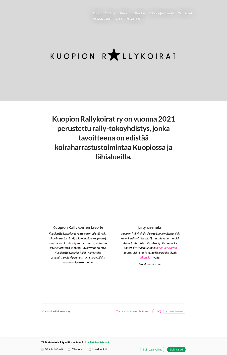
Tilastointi (77, 349)
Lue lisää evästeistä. (97, 342)
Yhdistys (72, 243)
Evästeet (144, 311)
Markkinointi (99, 349)
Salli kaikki (176, 349)
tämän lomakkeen (166, 248)
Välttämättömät (54, 349)
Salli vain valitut (152, 349)
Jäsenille (145, 257)
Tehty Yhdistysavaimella (174, 311)
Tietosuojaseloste (126, 311)
